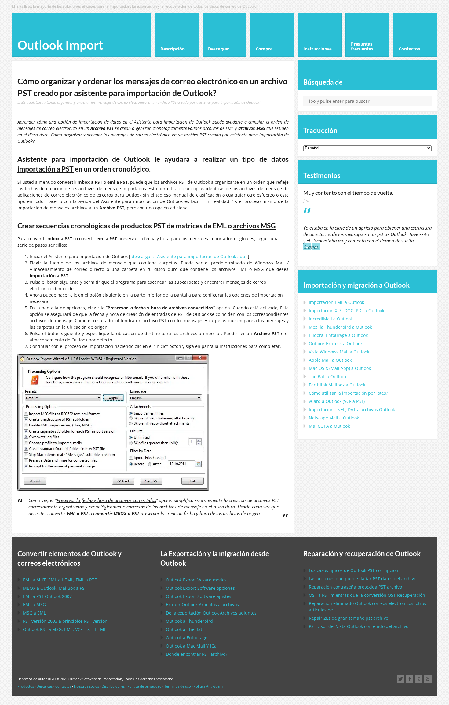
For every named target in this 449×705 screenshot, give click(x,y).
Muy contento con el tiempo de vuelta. (348, 192)
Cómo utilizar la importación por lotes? (348, 393)
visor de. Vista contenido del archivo (358, 626)
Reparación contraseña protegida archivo (355, 587)
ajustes (198, 596)
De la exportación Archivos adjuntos (211, 613)
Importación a (336, 302)
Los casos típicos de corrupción (353, 570)
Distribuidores (113, 686)
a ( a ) (337, 401)
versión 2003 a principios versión (65, 621)
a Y (192, 646)
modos (196, 580)
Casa (40, 102)
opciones (200, 588)
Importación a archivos (352, 409)
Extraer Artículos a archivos (202, 604)
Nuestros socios (86, 686)
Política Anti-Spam (208, 686)
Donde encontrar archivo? (196, 654)
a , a (55, 588)
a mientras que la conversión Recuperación (367, 595)
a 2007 (47, 596)
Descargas (45, 686)
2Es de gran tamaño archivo (348, 618)
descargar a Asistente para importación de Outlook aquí (189, 256)
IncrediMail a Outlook (331, 319)
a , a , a (60, 580)
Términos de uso (177, 686)
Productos (25, 686)
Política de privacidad (144, 686)
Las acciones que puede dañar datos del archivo (362, 578)
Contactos (63, 686)
